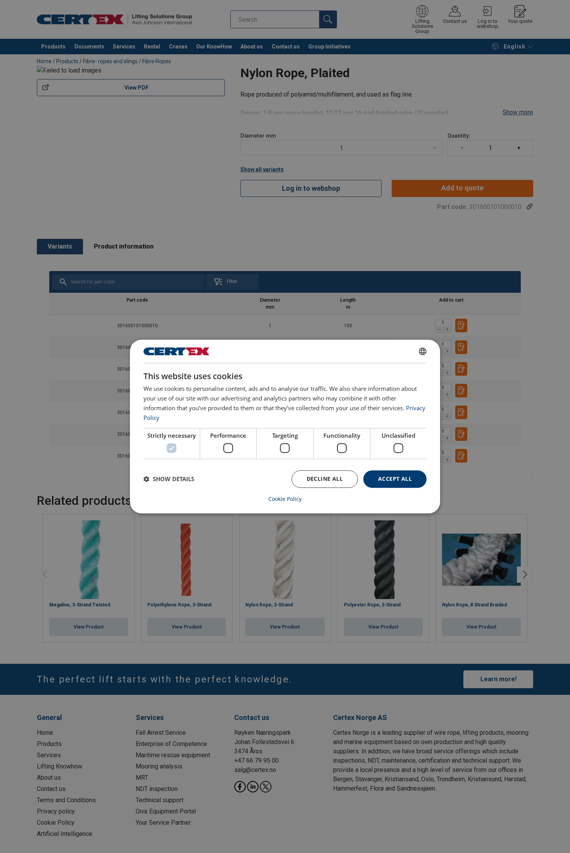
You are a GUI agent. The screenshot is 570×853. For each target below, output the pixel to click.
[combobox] (423, 351)
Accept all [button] (395, 478)
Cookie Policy (285, 499)
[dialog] (285, 426)
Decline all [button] (325, 478)
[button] (168, 479)
